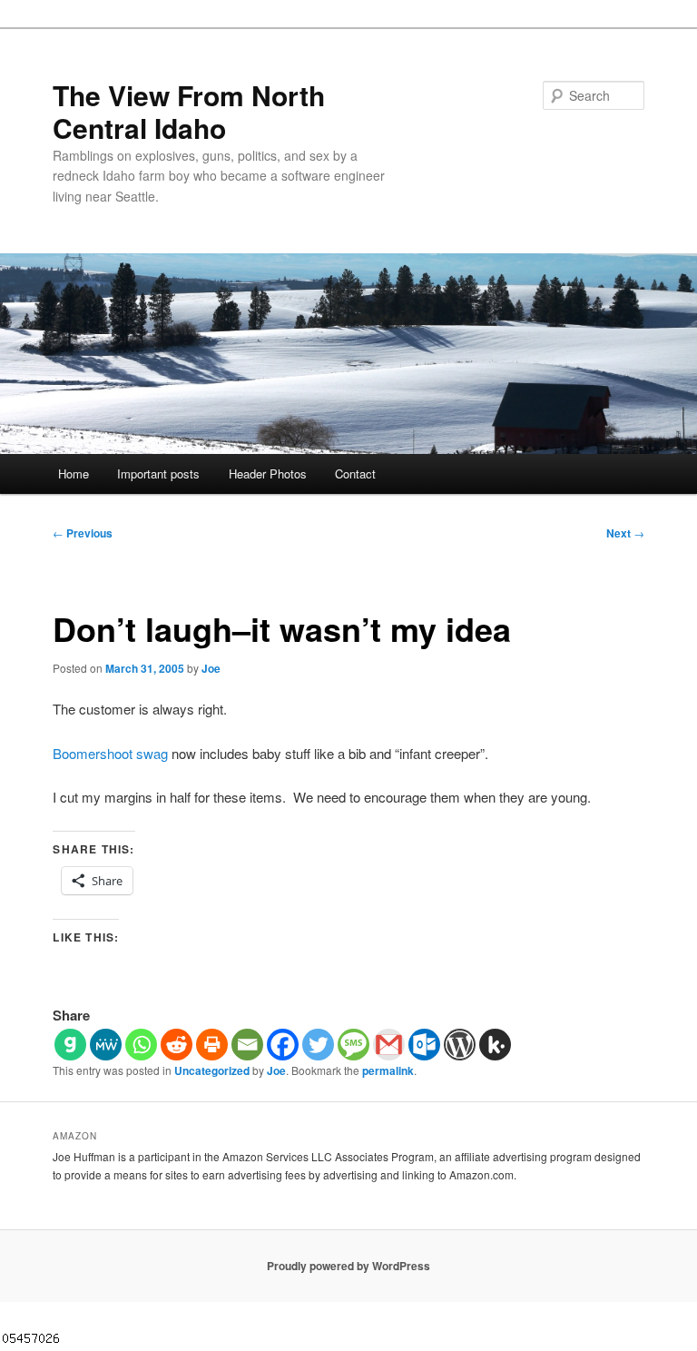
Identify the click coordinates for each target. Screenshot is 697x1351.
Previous (83, 533)
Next (625, 533)
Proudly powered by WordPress (348, 1265)
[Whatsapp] (141, 1044)
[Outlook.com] (424, 1044)
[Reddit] (176, 1044)
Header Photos (268, 473)
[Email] (247, 1044)
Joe (211, 668)
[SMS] (353, 1044)
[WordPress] (460, 1044)
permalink (388, 1070)
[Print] (212, 1044)
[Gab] (70, 1044)
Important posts (158, 473)
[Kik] (495, 1044)
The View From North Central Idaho (189, 111)
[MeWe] (106, 1044)
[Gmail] (389, 1044)
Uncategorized (212, 1070)
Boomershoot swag (110, 753)
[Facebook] (283, 1044)
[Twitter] (318, 1044)
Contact (355, 473)
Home (73, 473)
